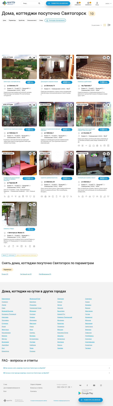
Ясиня (4, 326)
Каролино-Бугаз (62, 333)
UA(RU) (107, 3)
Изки (31, 329)
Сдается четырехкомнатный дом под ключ (50, 129)
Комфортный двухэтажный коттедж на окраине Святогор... (12, 179)
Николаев (5, 317)
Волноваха (5, 342)
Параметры (12, 20)
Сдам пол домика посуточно (49, 177)
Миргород (33, 323)
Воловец (32, 336)
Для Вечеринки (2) (45, 274)
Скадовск (88, 299)
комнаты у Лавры (9, 228)
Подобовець (89, 336)
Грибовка (33, 345)
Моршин (60, 329)
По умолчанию (96, 25)
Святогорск (11, 255)
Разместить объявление (59, 3)
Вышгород (60, 311)
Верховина (88, 323)
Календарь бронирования (57, 20)
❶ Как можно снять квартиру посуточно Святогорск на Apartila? (24, 368)
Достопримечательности (12, 388)
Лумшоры (33, 305)
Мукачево (60, 320)
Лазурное (60, 299)
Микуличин (89, 311)
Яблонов (88, 320)
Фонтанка (60, 342)
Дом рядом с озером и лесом (49, 81)
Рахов (32, 326)
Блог (5, 391)
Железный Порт (35, 299)
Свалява (60, 348)
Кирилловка (6, 299)
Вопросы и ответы (36, 388)
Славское (88, 333)
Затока (59, 305)
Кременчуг (88, 317)
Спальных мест (32, 20)
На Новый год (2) (26, 274)
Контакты (33, 391)
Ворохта (4, 336)
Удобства (21, 20)
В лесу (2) (5, 274)
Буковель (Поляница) (9, 314)
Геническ (5, 302)
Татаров (32, 317)
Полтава (32, 342)
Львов (87, 302)
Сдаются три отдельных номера (13, 129)
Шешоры (60, 336)
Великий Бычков (7, 311)
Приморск (60, 326)
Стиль (41, 20)
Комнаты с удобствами (84, 81)
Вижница (88, 329)
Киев (3, 308)
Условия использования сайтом (38, 400)
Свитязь (32, 333)
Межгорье (5, 329)
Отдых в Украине (35, 384)
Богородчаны (34, 339)
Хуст (3, 348)
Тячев (31, 348)
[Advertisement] (56, 40)
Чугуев (87, 314)
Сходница (88, 339)
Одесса (59, 302)
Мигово (4, 339)
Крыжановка (6, 333)
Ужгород (32, 314)
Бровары (88, 305)
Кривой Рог (61, 314)
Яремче (87, 308)
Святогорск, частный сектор (12, 81)
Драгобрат (5, 345)
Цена (4, 20)
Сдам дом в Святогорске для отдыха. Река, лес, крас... (86, 129)
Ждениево (33, 320)
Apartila (4, 255)
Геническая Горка (35, 308)
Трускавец (5, 320)
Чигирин (88, 348)
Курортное (88, 345)
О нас (5, 384)
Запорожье (61, 339)
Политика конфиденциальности (62, 400)
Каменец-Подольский (64, 317)
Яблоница (33, 311)
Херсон (59, 345)
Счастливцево (90, 342)
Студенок (5, 323)
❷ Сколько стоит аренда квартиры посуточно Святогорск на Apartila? (26, 373)
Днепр (4, 305)
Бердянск (33, 302)
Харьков (60, 308)
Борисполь (5, 351)
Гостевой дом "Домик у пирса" (86, 177)
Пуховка (32, 351)
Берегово (60, 323)
